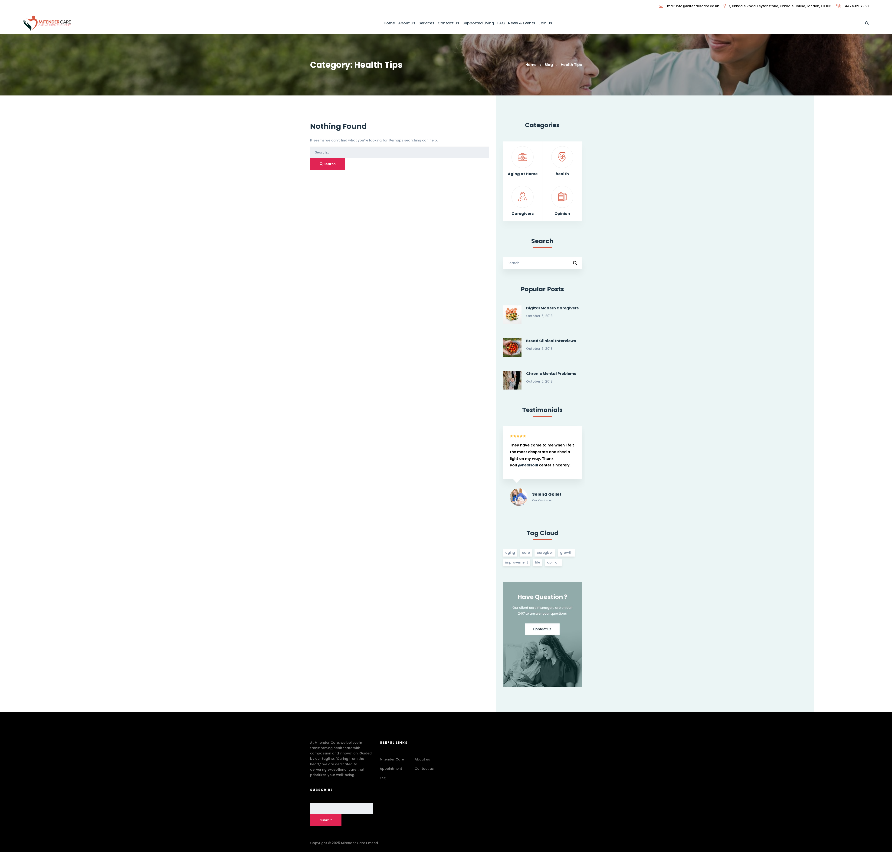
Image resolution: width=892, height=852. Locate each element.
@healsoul (526, 458)
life (537, 562)
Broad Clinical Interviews (551, 341)
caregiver (545, 552)
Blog (548, 64)
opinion (553, 562)
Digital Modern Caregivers (552, 308)
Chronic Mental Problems (551, 373)
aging (510, 552)
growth (566, 552)
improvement (516, 562)
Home (531, 64)
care (526, 552)
